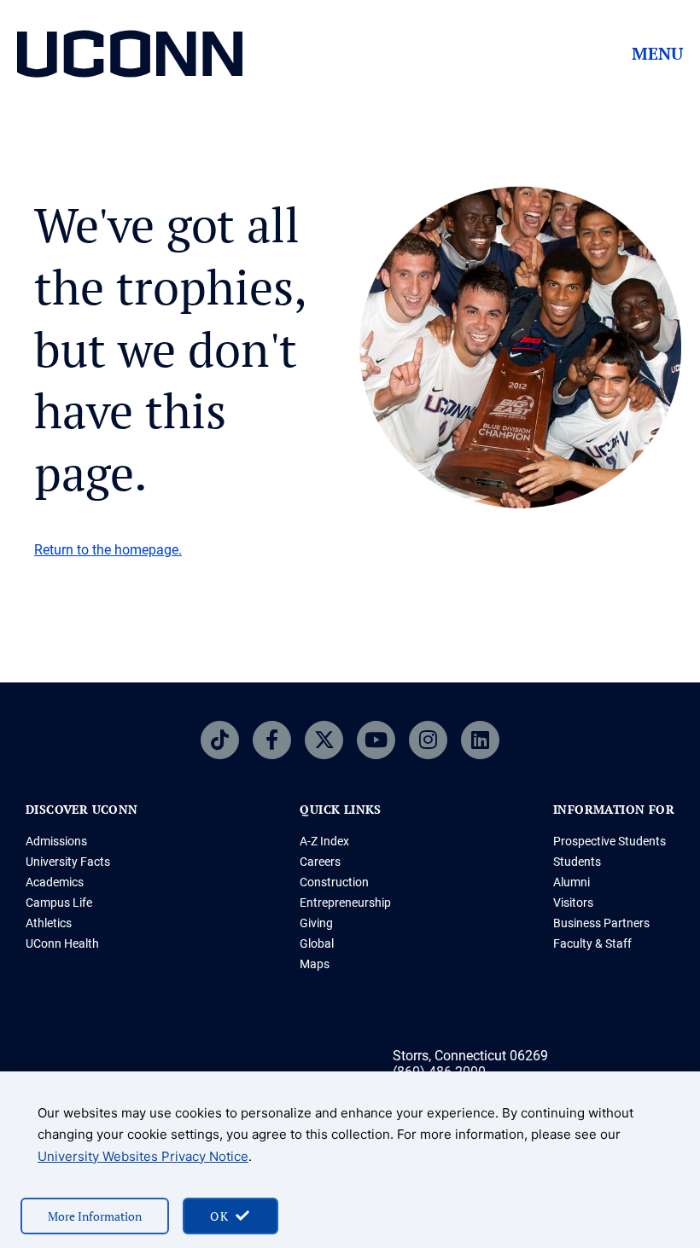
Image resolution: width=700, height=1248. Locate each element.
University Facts (68, 861)
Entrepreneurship (345, 902)
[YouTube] (376, 740)
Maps (315, 964)
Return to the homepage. (108, 550)
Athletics (49, 923)
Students (577, 861)
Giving (316, 923)
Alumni (571, 882)
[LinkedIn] (480, 740)
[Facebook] (272, 740)
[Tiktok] (220, 740)
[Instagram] (428, 740)
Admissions (56, 841)
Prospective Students (609, 841)
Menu (657, 53)
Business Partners (601, 923)
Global (317, 943)
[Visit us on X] (324, 740)
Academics (55, 882)
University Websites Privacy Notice (143, 1156)
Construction (334, 882)
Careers (320, 861)
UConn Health (62, 943)
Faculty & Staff (592, 943)
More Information (95, 1216)
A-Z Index (324, 841)
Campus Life (59, 902)
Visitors (573, 902)
